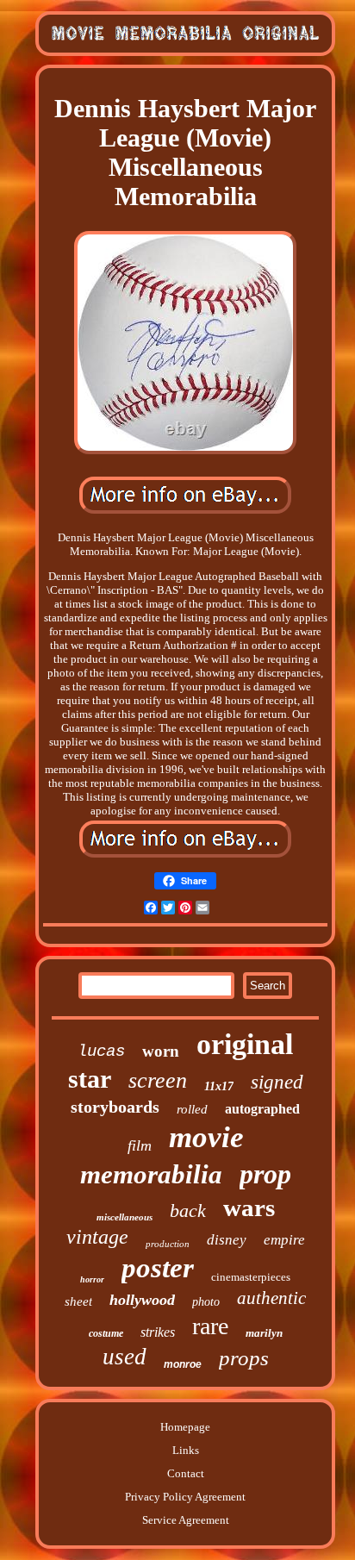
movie (206, 1137)
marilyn (264, 1332)
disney (226, 1240)
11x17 (219, 1086)
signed (277, 1082)
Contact (185, 1473)
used (124, 1357)
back (188, 1210)
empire (284, 1240)
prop (265, 1173)
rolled (192, 1109)
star (89, 1078)
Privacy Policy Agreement (185, 1496)
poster (157, 1267)
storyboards (115, 1106)
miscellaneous (125, 1217)
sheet (78, 1301)
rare (210, 1326)
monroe (183, 1364)
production (168, 1244)
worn (160, 1051)
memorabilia (151, 1174)
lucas (101, 1051)
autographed (262, 1108)
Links (185, 1450)
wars (249, 1207)
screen (157, 1080)
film (140, 1145)
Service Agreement (185, 1519)
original (244, 1044)
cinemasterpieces (250, 1276)
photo (206, 1301)
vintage (97, 1237)
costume (106, 1333)
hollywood (142, 1299)
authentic (271, 1298)
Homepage (185, 1426)
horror (92, 1279)
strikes (157, 1332)
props (244, 1358)
